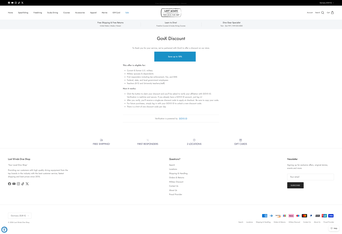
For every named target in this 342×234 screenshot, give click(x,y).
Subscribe (171, 125)
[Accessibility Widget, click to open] (4, 230)
